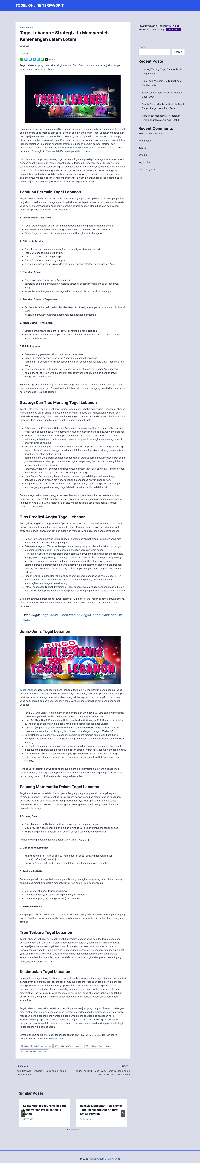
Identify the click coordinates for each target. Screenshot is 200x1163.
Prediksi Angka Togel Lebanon (68, 1046)
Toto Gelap (33, 409)
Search (142, 47)
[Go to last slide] (23, 1113)
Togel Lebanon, (28, 690)
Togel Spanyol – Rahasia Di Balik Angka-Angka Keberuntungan (41, 1070)
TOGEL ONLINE (26, 27)
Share (52, 59)
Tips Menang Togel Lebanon (99, 1046)
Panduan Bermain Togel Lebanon (36, 1046)
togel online (145, 162)
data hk (143, 155)
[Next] (123, 1113)
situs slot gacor (147, 169)
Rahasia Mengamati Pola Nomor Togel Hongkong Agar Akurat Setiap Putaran (101, 1110)
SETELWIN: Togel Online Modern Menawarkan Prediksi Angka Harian (44, 1110)
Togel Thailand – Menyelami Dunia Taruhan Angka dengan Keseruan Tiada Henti (103, 1070)
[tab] (67, 1129)
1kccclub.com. (56, 1038)
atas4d (142, 147)
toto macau (145, 140)
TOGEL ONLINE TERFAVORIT (72, 147)
